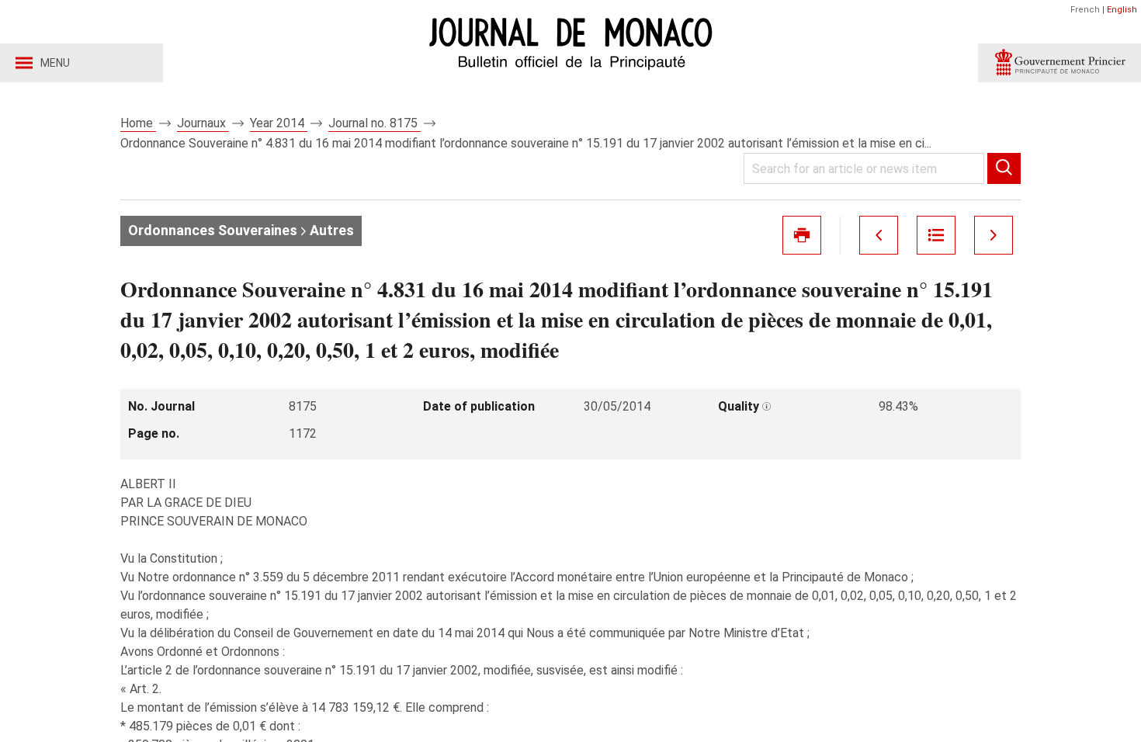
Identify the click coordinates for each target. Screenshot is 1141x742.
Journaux (203, 123)
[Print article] (801, 235)
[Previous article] (878, 235)
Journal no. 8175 (374, 123)
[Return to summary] (936, 235)
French (1085, 10)
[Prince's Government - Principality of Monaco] (1059, 62)
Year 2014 (278, 123)
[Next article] (993, 235)
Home (138, 123)
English (1122, 10)
